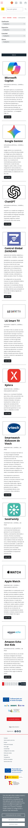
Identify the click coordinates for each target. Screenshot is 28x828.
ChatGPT (14, 190)
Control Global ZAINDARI (14, 237)
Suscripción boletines (14, 719)
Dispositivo (5, 27)
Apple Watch (14, 570)
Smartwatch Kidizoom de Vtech (14, 426)
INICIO (4, 17)
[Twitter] (15, 731)
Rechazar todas (13, 819)
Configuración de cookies (9, 750)
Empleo (5, 742)
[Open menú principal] (1, 2)
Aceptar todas (13, 824)
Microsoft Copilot (14, 67)
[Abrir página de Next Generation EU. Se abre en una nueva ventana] (14, 771)
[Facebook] (18, 731)
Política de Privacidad (8, 744)
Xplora (14, 374)
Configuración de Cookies (13, 815)
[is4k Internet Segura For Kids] (14, 710)
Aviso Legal (6, 746)
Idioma (4, 39)
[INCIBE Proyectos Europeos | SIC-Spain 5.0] (14, 699)
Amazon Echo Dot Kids (14, 631)
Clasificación (5, 21)
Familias (15, 17)
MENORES (9, 17)
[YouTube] (20, 731)
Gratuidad (5, 33)
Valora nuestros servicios (9, 740)
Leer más (7, 117)
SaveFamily (14, 508)
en (3, 9)
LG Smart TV (14, 310)
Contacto (6, 738)
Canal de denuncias (8, 761)
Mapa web (6, 755)
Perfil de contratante (8, 759)
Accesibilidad (6, 748)
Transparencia (7, 757)
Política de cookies (8, 753)
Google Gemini (14, 130)
